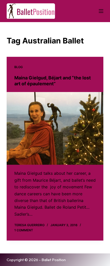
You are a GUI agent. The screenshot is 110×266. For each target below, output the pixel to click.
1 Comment (23, 230)
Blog (18, 67)
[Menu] (101, 11)
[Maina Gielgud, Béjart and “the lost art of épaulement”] (55, 128)
